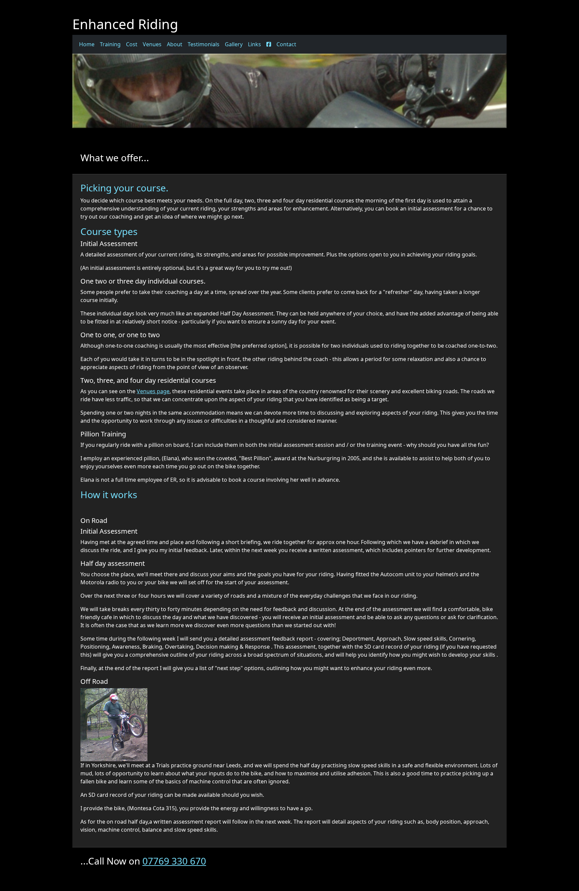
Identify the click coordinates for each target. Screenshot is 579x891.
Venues (152, 44)
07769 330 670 (174, 860)
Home (86, 44)
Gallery (234, 44)
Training (110, 44)
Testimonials (203, 44)
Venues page (153, 391)
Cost (131, 44)
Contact (286, 44)
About (174, 44)
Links (254, 44)
